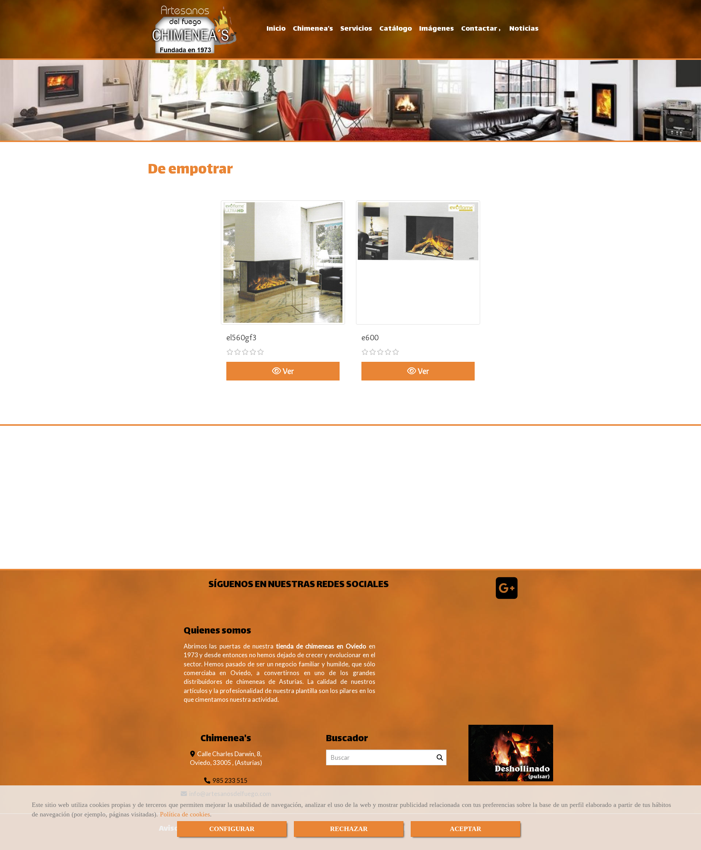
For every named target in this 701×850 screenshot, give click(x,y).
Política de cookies (185, 814)
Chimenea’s (313, 29)
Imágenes (436, 29)
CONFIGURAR (231, 828)
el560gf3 (241, 337)
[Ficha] (283, 262)
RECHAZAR (349, 828)
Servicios (356, 29)
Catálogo (395, 29)
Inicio (276, 29)
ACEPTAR (465, 828)
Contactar (479, 29)
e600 (370, 337)
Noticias (524, 29)
